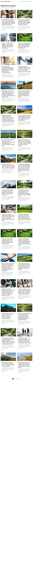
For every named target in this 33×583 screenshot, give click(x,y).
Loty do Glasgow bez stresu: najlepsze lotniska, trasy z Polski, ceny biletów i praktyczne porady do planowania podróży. (8, 316)
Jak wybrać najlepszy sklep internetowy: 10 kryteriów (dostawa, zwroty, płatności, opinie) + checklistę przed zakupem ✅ (8, 192)
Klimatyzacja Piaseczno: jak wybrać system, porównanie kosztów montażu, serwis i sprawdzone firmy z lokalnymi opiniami (24, 365)
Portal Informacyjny (6, 1)
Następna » (18, 378)
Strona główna (30, 1)
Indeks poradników (23, 1)
